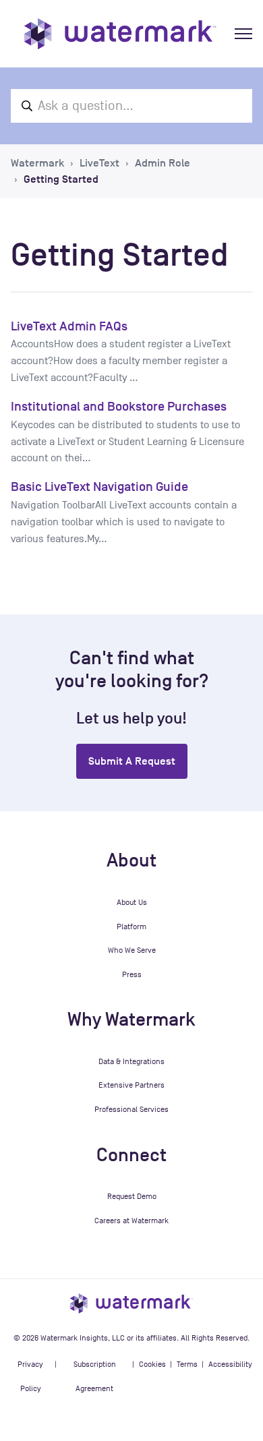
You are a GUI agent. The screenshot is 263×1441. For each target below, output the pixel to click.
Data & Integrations (131, 1061)
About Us (132, 902)
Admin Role (162, 163)
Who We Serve (132, 950)
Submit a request (131, 761)
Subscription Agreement (95, 1376)
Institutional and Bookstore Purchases (119, 406)
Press (132, 974)
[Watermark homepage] (120, 33)
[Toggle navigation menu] (243, 33)
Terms (187, 1364)
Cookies (152, 1364)
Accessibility (230, 1364)
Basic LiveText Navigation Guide (99, 486)
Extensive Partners (131, 1085)
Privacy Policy (30, 1376)
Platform (131, 926)
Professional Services (131, 1109)
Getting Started (61, 179)
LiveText (99, 163)
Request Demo (131, 1196)
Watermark (37, 163)
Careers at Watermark (131, 1220)
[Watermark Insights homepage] (131, 1302)
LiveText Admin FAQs (69, 326)
